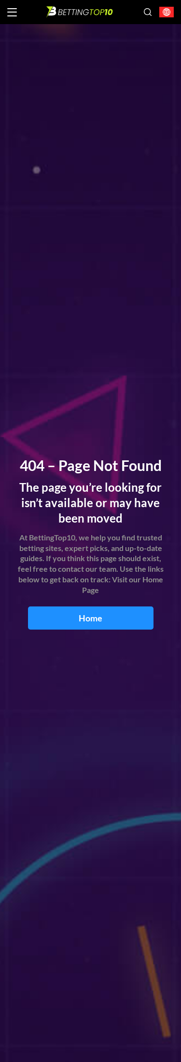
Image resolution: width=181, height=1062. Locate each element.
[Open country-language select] (166, 12)
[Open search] (148, 12)
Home (90, 618)
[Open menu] (12, 12)
